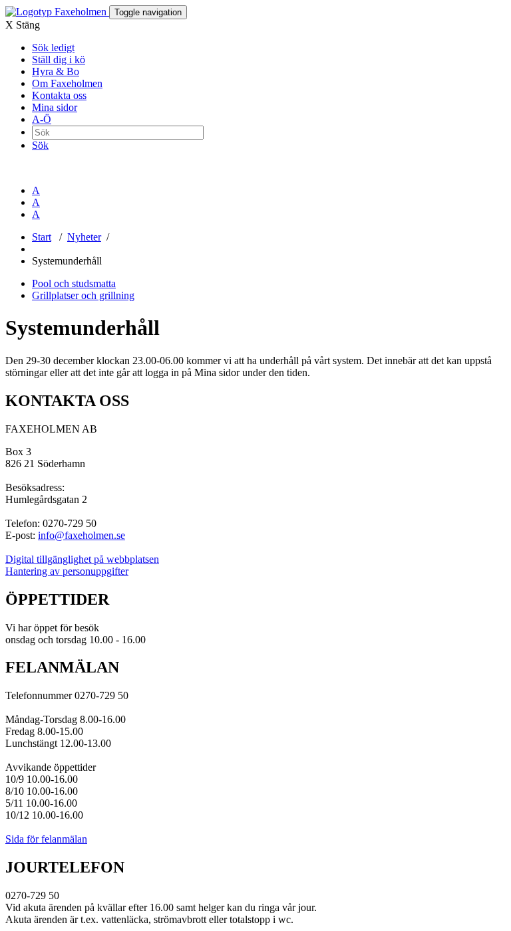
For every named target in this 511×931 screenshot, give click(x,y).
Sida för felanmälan (46, 839)
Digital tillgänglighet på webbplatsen (82, 559)
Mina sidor (54, 107)
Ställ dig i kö (58, 59)
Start (41, 237)
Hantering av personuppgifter (66, 571)
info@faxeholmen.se (81, 535)
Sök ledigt (53, 47)
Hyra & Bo (55, 71)
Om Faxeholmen (67, 83)
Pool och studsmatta (74, 283)
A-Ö (41, 119)
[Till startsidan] (57, 11)
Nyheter (84, 237)
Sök (40, 145)
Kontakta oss (59, 95)
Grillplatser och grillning (83, 295)
